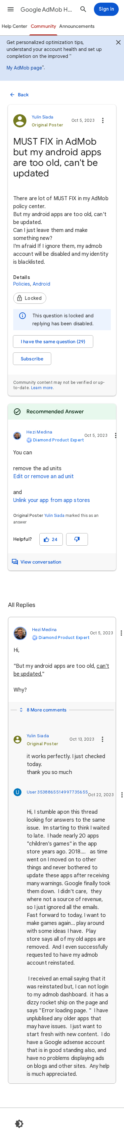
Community (43, 26)
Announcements (77, 26)
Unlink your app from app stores (51, 500)
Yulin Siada (54, 515)
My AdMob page (24, 68)
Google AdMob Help (47, 9)
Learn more (42, 387)
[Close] (118, 43)
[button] (11, 9)
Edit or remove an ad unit (43, 476)
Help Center (14, 26)
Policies (21, 284)
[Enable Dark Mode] (19, 1124)
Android (41, 284)
